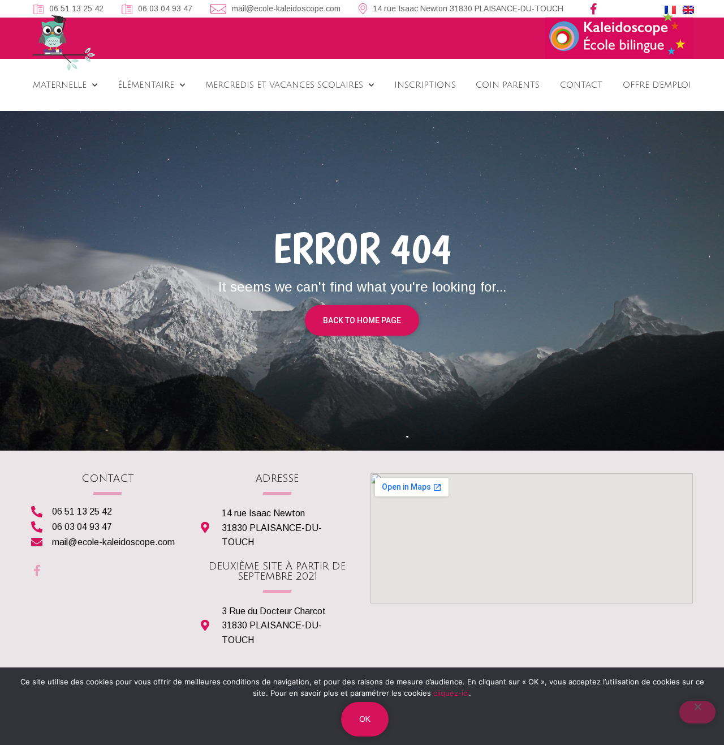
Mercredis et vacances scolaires (284, 84)
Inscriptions (424, 84)
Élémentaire (146, 84)
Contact (581, 84)
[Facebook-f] (594, 9)
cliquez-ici (451, 692)
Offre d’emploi (657, 84)
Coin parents (508, 84)
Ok (364, 718)
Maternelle (60, 84)
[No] (697, 712)
